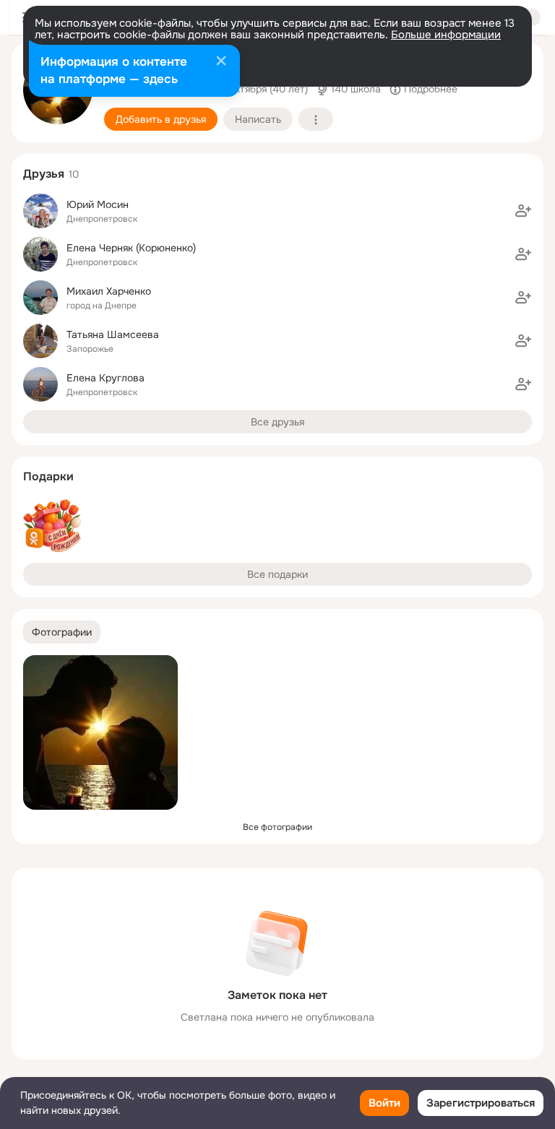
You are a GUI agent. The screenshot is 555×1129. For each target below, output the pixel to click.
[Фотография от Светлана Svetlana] (100, 732)
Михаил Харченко (108, 291)
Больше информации (446, 34)
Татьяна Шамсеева (112, 334)
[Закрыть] (221, 62)
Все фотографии (277, 827)
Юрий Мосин (97, 204)
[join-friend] (523, 211)
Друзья (43, 173)
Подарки (48, 476)
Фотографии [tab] (62, 632)
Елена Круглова (105, 377)
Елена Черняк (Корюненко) (131, 247)
